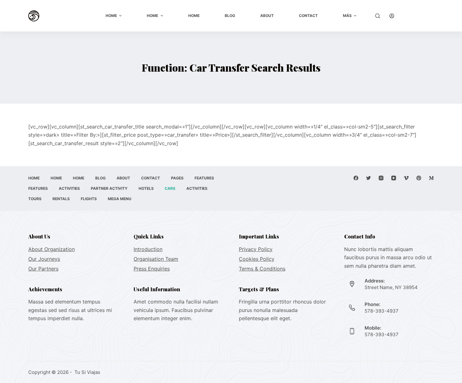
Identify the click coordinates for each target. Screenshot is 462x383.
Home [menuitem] (111, 15)
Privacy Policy (255, 249)
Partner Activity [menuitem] (109, 188)
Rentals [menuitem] (61, 198)
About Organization (51, 249)
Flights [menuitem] (89, 198)
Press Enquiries (152, 268)
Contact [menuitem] (308, 15)
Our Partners (43, 268)
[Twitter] (368, 178)
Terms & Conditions (262, 268)
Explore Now (418, 15)
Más (347, 15)
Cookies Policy (256, 259)
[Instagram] (381, 178)
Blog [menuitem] (230, 15)
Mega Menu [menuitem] (119, 198)
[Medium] (431, 178)
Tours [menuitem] (34, 198)
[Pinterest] (418, 178)
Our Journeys (44, 259)
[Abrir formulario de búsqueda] (377, 16)
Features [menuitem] (204, 178)
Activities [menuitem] (69, 188)
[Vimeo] (406, 178)
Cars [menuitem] (170, 188)
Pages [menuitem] (177, 178)
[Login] (391, 16)
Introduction (148, 249)
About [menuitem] (267, 15)
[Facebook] (356, 178)
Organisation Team (156, 259)
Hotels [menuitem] (146, 188)
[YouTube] (393, 178)
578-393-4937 (382, 311)
